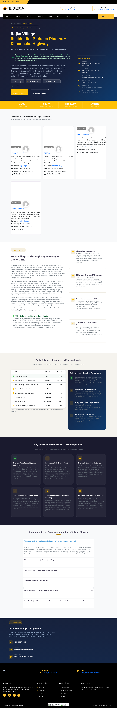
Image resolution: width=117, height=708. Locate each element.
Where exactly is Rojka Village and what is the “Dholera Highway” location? (50, 541)
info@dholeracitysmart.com (106, 9)
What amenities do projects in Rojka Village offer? (41, 591)
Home (8, 16)
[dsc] (26, 150)
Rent (50, 16)
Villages (19, 23)
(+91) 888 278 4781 (70, 9)
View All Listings (20, 93)
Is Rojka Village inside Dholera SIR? (36, 580)
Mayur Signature (83, 134)
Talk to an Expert (41, 93)
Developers (40, 16)
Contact (67, 16)
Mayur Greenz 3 (17, 208)
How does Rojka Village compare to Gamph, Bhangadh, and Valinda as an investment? (54, 601)
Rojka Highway (16, 147)
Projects (29, 16)
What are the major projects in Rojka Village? (39, 560)
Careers (77, 16)
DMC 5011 (48, 153)
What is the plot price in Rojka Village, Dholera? (40, 570)
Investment (18, 16)
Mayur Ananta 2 (17, 153)
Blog (58, 16)
